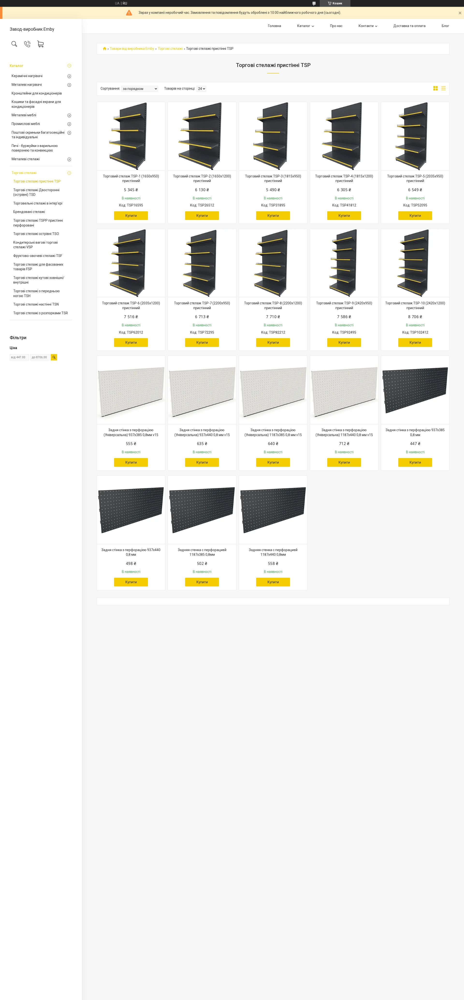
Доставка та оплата (409, 26)
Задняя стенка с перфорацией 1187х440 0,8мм (273, 552)
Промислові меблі (26, 124)
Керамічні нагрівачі (27, 76)
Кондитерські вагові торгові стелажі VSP (35, 245)
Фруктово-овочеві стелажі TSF (37, 256)
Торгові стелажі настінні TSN (36, 304)
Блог (445, 26)
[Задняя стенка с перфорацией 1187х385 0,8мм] (202, 510)
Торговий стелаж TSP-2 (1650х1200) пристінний (202, 178)
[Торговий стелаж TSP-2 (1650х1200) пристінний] (202, 136)
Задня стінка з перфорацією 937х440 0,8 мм (131, 552)
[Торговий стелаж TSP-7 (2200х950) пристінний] (202, 263)
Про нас (336, 26)
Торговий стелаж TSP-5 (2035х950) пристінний (415, 178)
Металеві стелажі (26, 159)
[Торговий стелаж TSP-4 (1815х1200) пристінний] (344, 136)
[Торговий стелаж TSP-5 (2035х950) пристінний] (415, 136)
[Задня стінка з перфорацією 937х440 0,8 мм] (131, 510)
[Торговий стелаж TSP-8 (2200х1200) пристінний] (273, 263)
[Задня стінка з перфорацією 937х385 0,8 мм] (415, 390)
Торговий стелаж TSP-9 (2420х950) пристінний (344, 305)
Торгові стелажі (24, 173)
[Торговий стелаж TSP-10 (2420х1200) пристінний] (415, 263)
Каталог (16, 66)
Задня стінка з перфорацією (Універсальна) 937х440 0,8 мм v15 (202, 432)
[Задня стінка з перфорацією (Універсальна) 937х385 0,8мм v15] (131, 390)
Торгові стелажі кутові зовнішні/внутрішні (38, 280)
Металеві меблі (24, 115)
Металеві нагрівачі (27, 85)
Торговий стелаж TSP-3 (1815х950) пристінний (273, 178)
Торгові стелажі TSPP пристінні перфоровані (38, 223)
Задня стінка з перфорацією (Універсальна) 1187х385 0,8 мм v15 (273, 432)
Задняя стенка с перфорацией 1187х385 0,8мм (202, 552)
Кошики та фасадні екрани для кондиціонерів (36, 104)
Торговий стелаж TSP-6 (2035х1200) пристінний (131, 305)
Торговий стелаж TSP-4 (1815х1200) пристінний (344, 178)
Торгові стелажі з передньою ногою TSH (36, 293)
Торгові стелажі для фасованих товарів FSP (38, 267)
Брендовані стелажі (29, 212)
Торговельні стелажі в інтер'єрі (37, 203)
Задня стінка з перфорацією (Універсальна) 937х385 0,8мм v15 (131, 432)
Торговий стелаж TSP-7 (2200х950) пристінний (202, 305)
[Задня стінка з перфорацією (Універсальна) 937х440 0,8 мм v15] (202, 390)
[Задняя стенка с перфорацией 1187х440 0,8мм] (273, 510)
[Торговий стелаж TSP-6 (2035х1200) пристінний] (131, 263)
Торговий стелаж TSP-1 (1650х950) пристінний (131, 178)
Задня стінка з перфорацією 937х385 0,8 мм (415, 432)
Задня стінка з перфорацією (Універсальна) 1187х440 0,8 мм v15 (344, 432)
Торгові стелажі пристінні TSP (37, 181)
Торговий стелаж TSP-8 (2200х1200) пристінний (273, 305)
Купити (131, 216)
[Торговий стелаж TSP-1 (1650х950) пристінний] (131, 136)
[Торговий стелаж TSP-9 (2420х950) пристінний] (344, 263)
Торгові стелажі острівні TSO (36, 234)
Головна (274, 26)
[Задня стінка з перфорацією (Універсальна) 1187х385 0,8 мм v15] (273, 390)
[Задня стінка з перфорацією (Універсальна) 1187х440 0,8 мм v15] (344, 390)
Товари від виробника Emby (132, 49)
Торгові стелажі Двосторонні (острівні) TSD (36, 192)
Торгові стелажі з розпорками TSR (40, 313)
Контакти (366, 26)
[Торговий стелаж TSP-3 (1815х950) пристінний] (273, 136)
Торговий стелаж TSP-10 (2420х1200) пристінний (415, 305)
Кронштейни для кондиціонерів (37, 93)
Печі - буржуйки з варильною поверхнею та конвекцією (35, 148)
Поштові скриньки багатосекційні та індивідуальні (38, 135)
